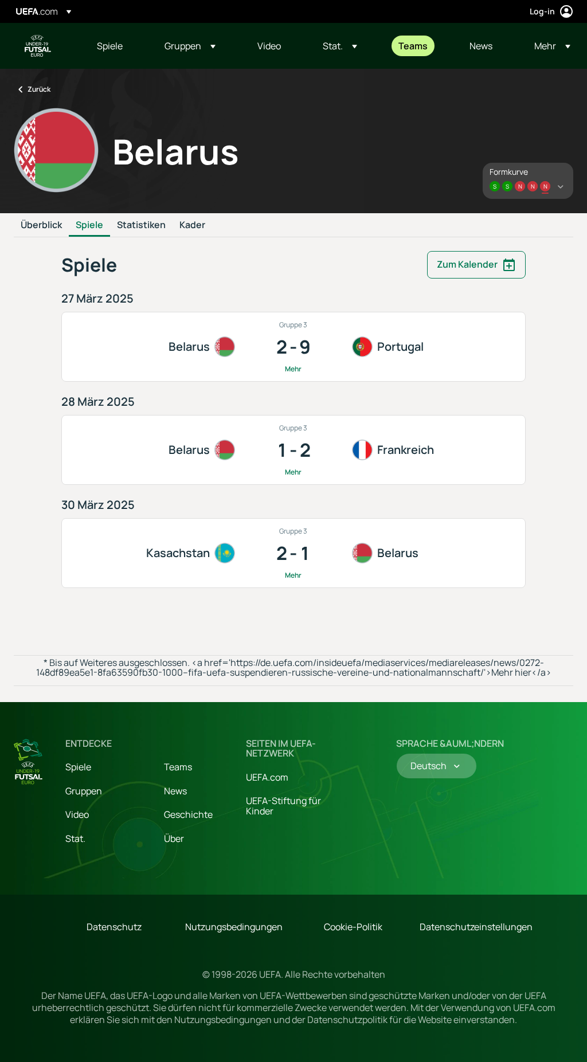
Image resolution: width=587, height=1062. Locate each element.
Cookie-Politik (353, 926)
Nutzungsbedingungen (234, 926)
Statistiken (141, 225)
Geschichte (188, 814)
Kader (192, 225)
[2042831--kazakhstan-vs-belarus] (293, 553)
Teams (178, 767)
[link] (109, 46)
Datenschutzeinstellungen (476, 926)
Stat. (75, 838)
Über (174, 838)
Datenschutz (114, 926)
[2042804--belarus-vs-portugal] (293, 347)
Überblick (41, 225)
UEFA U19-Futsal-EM (38, 46)
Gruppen (83, 791)
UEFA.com (267, 777)
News (175, 791)
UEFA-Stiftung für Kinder (283, 805)
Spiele (89, 225)
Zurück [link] (39, 89)
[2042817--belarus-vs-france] (293, 450)
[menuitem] (116, 46)
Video (77, 814)
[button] (190, 46)
